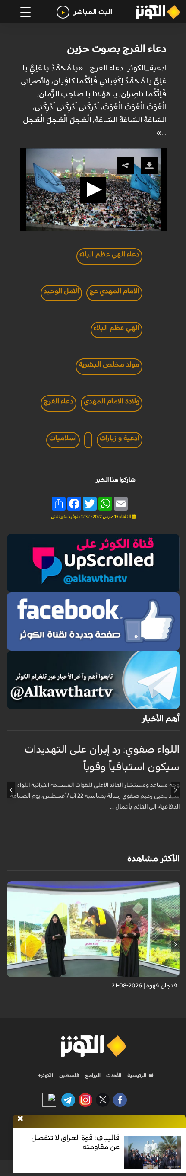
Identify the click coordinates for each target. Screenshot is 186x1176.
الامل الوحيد (61, 291)
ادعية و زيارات (119, 438)
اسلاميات (63, 438)
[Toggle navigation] (25, 12)
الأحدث (113, 1075)
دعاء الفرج (58, 401)
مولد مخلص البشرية (109, 364)
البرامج (92, 1075)
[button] (93, 190)
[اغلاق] (20, 1119)
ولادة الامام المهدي (111, 401)
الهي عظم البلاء (116, 327)
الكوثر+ (45, 1075)
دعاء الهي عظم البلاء (109, 254)
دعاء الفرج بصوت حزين (117, 49)
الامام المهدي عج (114, 291)
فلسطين (69, 1075)
